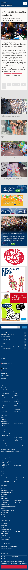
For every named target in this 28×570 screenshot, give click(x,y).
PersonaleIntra (6, 376)
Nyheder (7, 92)
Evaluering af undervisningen (8, 458)
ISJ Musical (3, 514)
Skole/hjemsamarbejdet (7, 492)
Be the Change (17, 399)
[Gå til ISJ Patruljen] (14, 127)
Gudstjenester (5, 531)
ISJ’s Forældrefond (6, 447)
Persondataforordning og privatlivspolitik (11, 451)
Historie (3, 407)
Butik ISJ (3, 516)
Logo (3, 395)
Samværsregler (4, 498)
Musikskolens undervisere (7, 559)
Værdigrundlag (4, 390)
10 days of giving (6, 401)
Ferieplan (3, 508)
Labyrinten (16, 395)
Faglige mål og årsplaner (7, 462)
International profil (5, 550)
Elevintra (4, 371)
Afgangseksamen (6, 477)
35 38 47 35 (3, 341)
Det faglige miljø (6, 455)
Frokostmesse (17, 531)
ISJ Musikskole (5, 554)
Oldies (4, 378)
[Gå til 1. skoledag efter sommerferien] (14, 169)
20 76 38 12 (3, 345)
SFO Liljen (3, 488)
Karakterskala (5, 481)
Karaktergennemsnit (19, 477)
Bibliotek (4, 368)
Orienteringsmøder (18, 437)
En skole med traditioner (7, 490)
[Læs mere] (23, 84)
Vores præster (4, 533)
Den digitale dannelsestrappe (8, 506)
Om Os (2, 383)
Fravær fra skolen (18, 500)
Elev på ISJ (4, 485)
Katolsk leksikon (5, 539)
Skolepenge (4, 443)
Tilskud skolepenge (18, 445)
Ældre (2, 95)
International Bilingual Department (9, 546)
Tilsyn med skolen (5, 460)
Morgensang (4, 525)
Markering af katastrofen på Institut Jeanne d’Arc (19, 411)
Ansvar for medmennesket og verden (10, 398)
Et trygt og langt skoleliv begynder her (6, 435)
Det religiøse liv (5, 520)
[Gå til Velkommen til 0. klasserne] (14, 148)
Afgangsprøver (4, 475)
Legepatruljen (4, 512)
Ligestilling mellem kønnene (8, 449)
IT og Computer (4, 472)
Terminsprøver (4, 474)
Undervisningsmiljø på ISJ (7, 510)
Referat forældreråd (18, 423)
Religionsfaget (17, 465)
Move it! (4, 405)
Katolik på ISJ (4, 535)
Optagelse (3, 431)
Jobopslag (3, 429)
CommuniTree (5, 399)
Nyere (26, 95)
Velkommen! (4, 386)
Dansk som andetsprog (6, 468)
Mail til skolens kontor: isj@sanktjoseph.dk (10, 347)
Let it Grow (16, 401)
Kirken (2, 527)
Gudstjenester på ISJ (6, 529)
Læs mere (24, 563)
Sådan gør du (5, 440)
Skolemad (3, 496)
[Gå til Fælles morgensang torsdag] (14, 106)
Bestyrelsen (4, 415)
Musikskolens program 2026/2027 (9, 556)
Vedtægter (3, 425)
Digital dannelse (5, 504)
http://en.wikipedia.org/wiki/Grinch (13, 73)
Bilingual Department (7, 363)
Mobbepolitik (5, 502)
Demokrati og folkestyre (7, 428)
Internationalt (5, 543)
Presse (2, 361)
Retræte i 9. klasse (5, 537)
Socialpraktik (4, 494)
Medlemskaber (4, 388)
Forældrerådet (4, 421)
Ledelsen (3, 417)
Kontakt (3, 358)
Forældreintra (5, 373)
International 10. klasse (7, 548)
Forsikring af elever (18, 502)
